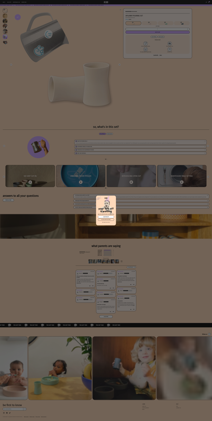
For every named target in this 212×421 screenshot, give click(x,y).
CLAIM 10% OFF (106, 217)
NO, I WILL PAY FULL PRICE (106, 219)
